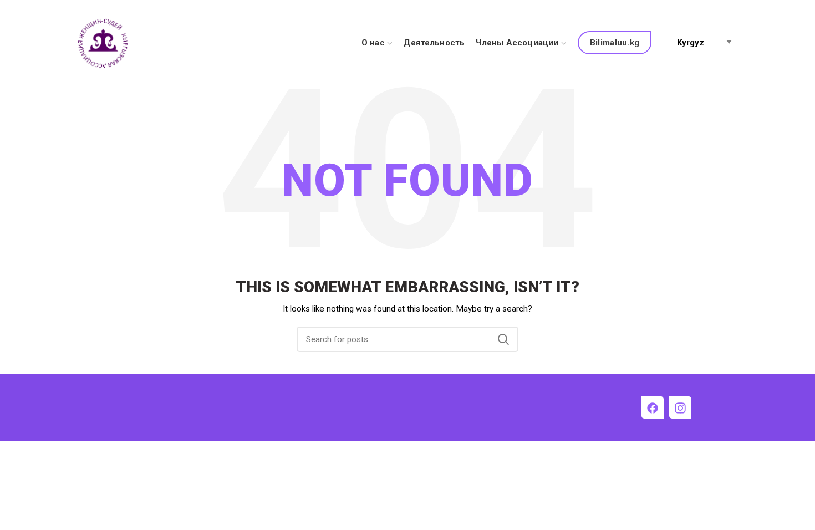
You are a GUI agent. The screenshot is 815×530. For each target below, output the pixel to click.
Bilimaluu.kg (615, 43)
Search (503, 339)
